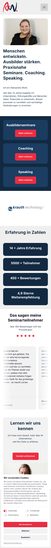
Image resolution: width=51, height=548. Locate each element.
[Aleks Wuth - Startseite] (10, 7)
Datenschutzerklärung (12, 543)
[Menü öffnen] (44, 7)
